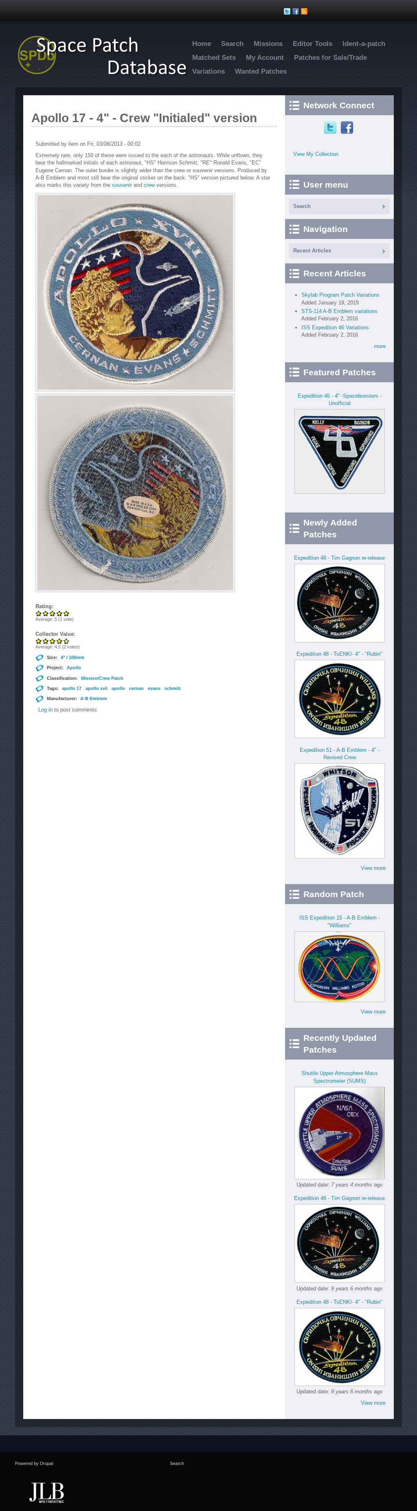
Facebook (348, 127)
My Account (265, 57)
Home (201, 44)
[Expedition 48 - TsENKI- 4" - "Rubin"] (339, 736)
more (380, 346)
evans (154, 688)
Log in (45, 710)
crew (149, 185)
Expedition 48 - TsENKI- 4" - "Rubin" (339, 654)
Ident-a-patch (363, 44)
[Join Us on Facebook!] (296, 11)
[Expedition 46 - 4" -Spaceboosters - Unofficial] (339, 492)
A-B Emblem (93, 698)
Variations (208, 71)
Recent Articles (312, 250)
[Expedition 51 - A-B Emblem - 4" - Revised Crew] (339, 857)
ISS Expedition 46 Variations (335, 327)
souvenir (122, 185)
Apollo (74, 667)
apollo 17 (71, 688)
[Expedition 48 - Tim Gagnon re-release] (339, 640)
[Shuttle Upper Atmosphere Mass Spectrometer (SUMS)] (339, 1177)
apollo (118, 688)
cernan (136, 688)
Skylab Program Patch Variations (340, 295)
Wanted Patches (261, 71)
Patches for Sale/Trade (330, 57)
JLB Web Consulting (46, 1492)
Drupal (46, 1463)
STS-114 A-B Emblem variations (339, 311)
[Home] (106, 75)
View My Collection (315, 154)
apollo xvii (97, 688)
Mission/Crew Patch (102, 678)
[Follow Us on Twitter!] (288, 11)
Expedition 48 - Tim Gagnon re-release (339, 558)
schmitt (173, 688)
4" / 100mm (72, 657)
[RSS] (305, 11)
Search (232, 44)
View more (373, 868)
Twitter (331, 127)
